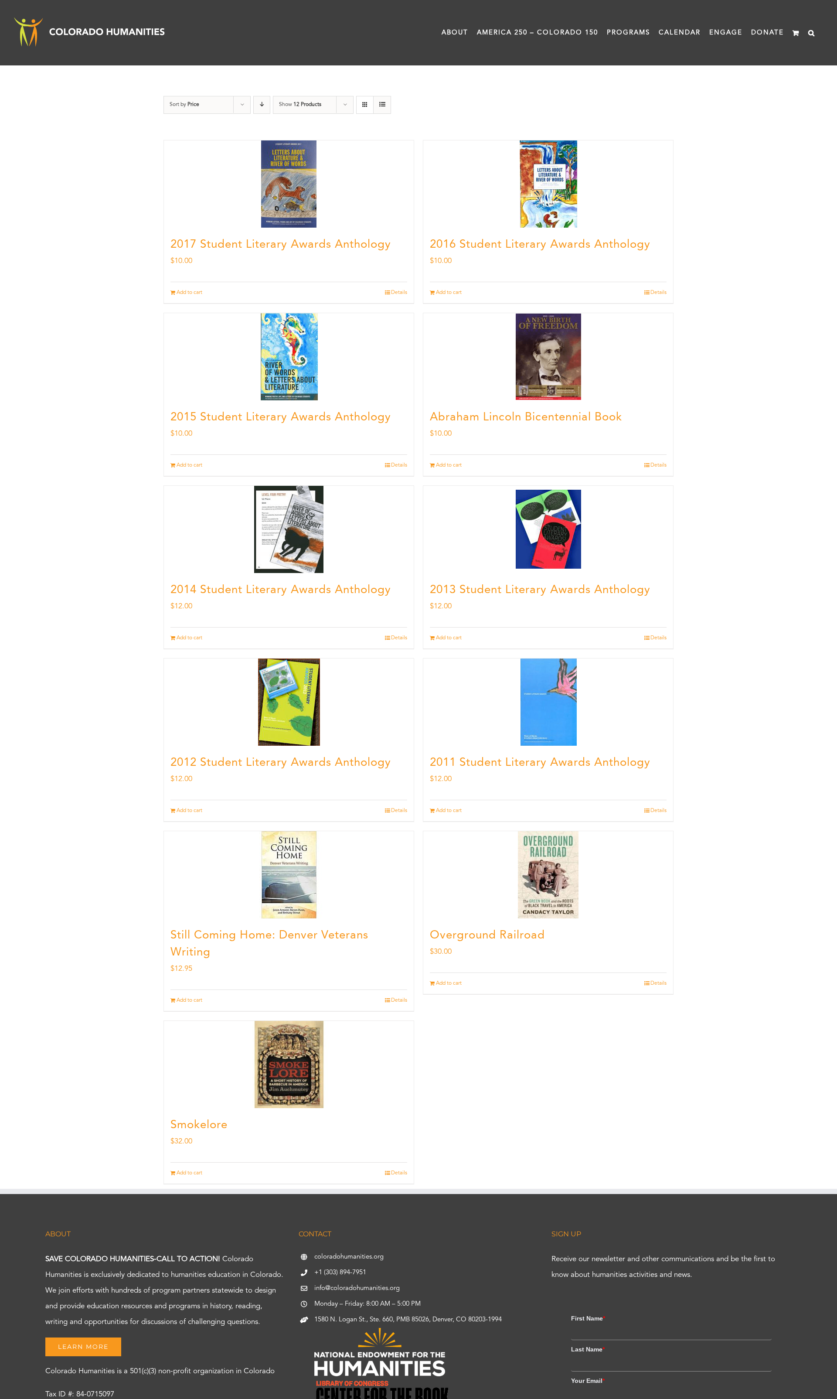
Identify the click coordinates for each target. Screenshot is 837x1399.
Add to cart (189, 292)
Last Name (588, 1349)
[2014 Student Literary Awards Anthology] (289, 529)
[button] (811, 32)
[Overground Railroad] (548, 874)
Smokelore (199, 1125)
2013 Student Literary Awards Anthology (540, 590)
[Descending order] (261, 105)
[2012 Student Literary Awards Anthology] (289, 702)
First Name (588, 1318)
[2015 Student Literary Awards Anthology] (289, 356)
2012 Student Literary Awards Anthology (280, 762)
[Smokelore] (289, 1064)
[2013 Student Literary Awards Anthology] (548, 529)
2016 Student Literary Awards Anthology (540, 244)
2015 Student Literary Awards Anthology (280, 417)
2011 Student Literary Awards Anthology (540, 762)
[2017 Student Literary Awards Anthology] (289, 184)
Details (399, 292)
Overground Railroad (487, 935)
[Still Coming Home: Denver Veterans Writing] (289, 874)
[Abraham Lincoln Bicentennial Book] (548, 356)
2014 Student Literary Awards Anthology (280, 590)
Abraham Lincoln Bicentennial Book (526, 417)
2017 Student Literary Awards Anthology (280, 244)
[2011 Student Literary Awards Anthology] (548, 702)
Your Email (588, 1380)
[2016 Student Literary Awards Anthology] (548, 184)
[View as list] (382, 104)
